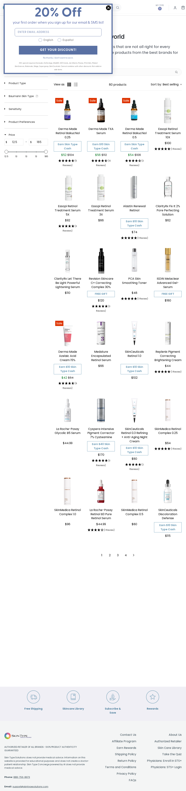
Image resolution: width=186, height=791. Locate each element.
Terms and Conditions (120, 767)
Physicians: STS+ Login (166, 767)
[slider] (6, 152)
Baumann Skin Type (21, 96)
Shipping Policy (125, 754)
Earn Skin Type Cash (68, 146)
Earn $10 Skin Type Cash (101, 146)
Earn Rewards (126, 748)
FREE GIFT (101, 294)
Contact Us (128, 735)
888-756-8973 (21, 777)
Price (11, 135)
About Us (175, 735)
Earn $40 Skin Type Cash (101, 446)
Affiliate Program (124, 741)
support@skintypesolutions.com (30, 786)
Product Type (17, 83)
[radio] (69, 84)
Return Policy (127, 761)
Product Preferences (21, 122)
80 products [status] (117, 84)
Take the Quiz (172, 754)
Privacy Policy (126, 774)
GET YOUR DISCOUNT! (58, 50)
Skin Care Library (170, 748)
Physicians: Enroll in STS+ (164, 761)
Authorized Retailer (168, 741)
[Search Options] (178, 72)
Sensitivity (14, 109)
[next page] (133, 555)
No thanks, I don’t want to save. (58, 58)
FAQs (132, 780)
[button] (166, 84)
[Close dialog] (108, 8)
